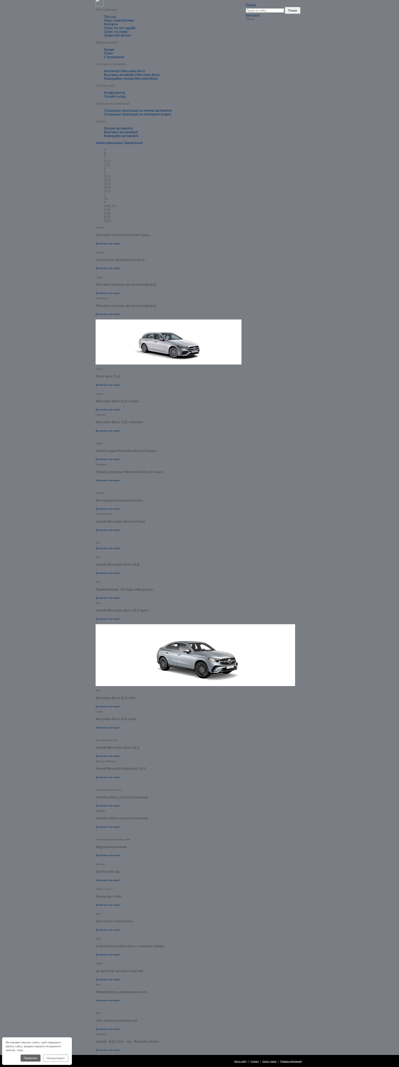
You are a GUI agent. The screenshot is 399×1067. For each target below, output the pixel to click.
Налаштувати (56, 1058)
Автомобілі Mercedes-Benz (124, 71)
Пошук (292, 10)
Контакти (252, 15)
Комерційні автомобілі (121, 136)
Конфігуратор (114, 92)
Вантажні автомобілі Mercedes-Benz (132, 75)
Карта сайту (240, 1061)
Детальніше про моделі (108, 243)
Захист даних (269, 1061)
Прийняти (30, 1058)
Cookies (254, 1061)
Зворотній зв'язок (117, 35)
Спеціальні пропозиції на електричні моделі (137, 114)
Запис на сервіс (116, 31)
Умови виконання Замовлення (119, 143)
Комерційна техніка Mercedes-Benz (131, 78)
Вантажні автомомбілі (121, 132)
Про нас (110, 16)
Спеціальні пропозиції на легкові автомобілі (138, 110)
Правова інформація (291, 1061)
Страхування (114, 57)
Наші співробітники (119, 20)
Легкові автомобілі (118, 128)
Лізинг (108, 53)
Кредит (109, 49)
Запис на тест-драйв (119, 28)
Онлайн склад (114, 96)
